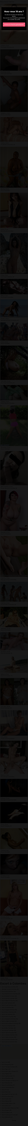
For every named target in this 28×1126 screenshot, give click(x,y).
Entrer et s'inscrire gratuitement (14, 24)
